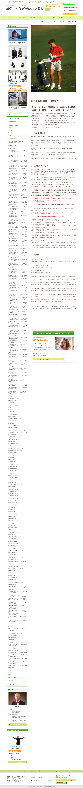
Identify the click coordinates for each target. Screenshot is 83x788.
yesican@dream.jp (14, 753)
